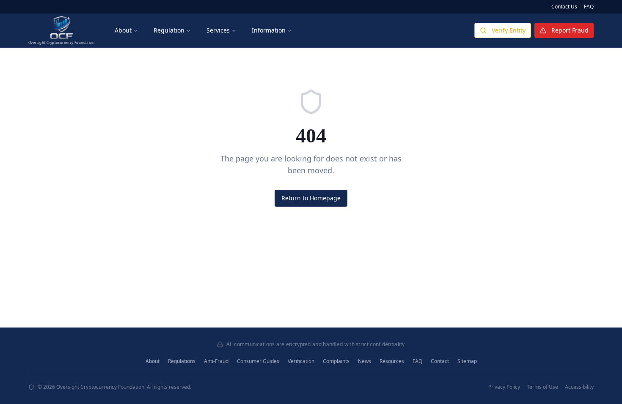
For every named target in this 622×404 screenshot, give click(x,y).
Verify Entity (509, 30)
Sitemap (467, 361)
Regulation (169, 30)
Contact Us (564, 6)
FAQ (589, 6)
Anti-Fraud (216, 361)
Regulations (181, 361)
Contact (440, 361)
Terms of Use (542, 387)
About (123, 30)
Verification (301, 361)
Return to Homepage (311, 198)
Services (218, 30)
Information (269, 30)
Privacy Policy (504, 387)
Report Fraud (570, 30)
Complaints (336, 361)
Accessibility (579, 387)
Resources (392, 361)
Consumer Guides (258, 361)
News (364, 361)
